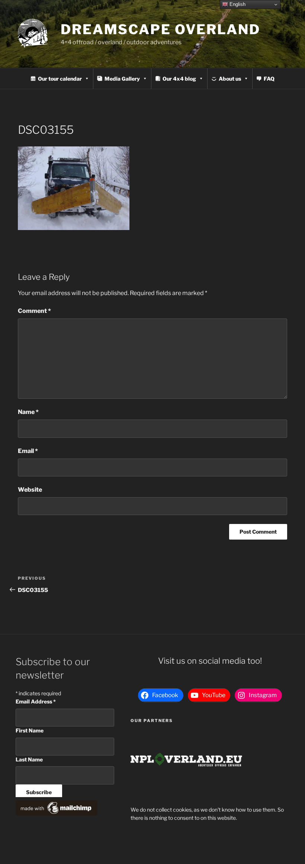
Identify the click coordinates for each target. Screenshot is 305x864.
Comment (34, 310)
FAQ (269, 78)
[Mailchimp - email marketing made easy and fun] (56, 813)
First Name (30, 730)
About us (230, 78)
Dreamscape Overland (160, 29)
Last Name (29, 759)
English (236, 4)
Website (30, 489)
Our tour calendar (60, 78)
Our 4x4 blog (179, 78)
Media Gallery (122, 78)
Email (28, 450)
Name (28, 411)
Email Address (36, 701)
